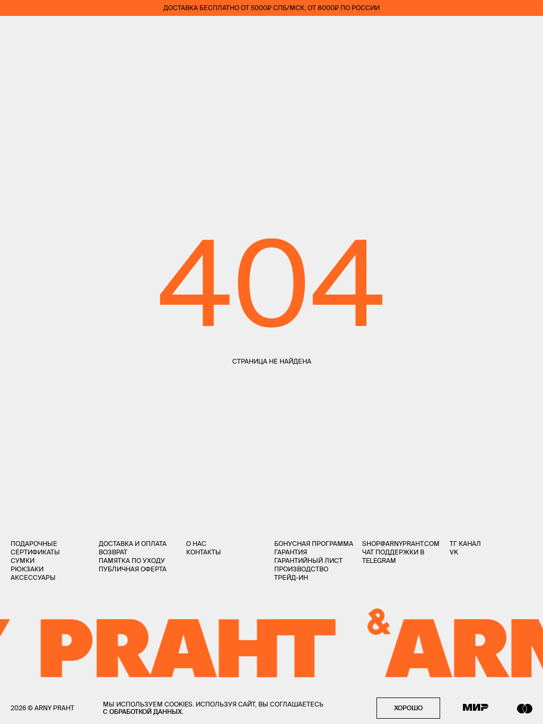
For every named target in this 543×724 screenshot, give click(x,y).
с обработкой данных (142, 711)
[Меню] (15, 32)
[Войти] (497, 32)
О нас (196, 543)
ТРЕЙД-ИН (291, 577)
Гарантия (290, 552)
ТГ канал (465, 543)
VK (454, 552)
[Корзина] (527, 32)
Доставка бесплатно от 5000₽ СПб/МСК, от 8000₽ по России (271, 7)
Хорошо (408, 707)
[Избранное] (465, 32)
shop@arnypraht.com (401, 543)
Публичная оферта (133, 569)
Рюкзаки (27, 569)
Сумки (22, 560)
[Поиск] (45, 32)
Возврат (113, 552)
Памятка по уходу (132, 560)
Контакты (203, 552)
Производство (301, 569)
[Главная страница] (271, 32)
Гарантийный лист (308, 560)
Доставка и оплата (133, 543)
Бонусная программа (313, 543)
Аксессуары (33, 577)
